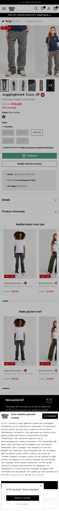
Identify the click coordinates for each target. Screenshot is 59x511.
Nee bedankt (22, 504)
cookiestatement (16, 475)
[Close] (41, 486)
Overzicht (51, 416)
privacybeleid (38, 475)
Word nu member (23, 498)
